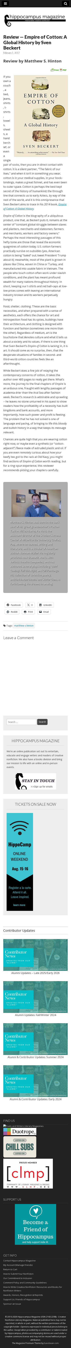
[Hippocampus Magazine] (35, 18)
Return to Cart (10, 1269)
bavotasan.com (51, 1343)
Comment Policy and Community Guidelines (25, 1282)
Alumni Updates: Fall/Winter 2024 (35, 1015)
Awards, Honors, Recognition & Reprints (23, 1295)
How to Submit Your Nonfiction (18, 1273)
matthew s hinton (24, 625)
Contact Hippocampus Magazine (19, 1260)
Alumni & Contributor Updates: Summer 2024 (35, 1057)
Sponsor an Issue (12, 1303)
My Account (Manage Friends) (18, 1265)
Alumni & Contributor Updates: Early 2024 (35, 1099)
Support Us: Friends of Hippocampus (21, 1299)
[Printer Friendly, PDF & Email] (58, 70)
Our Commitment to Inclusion (17, 1278)
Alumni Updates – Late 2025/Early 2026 (35, 973)
